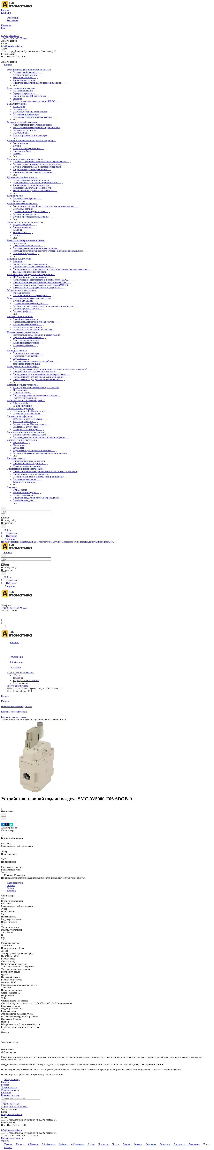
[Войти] (2, 617)
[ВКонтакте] (3, 824)
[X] (7, 824)
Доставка (11, 890)
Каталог (5, 1082)
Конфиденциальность (12, 1138)
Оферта (5, 1140)
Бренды (5, 1084)
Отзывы (11, 885)
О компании (13, 17)
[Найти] (3, 526)
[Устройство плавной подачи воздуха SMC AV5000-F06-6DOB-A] (36, 791)
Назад (17, 675)
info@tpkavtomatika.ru (11, 46)
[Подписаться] (3, 1101)
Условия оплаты (9, 1087)
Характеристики (15, 883)
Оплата (10, 888)
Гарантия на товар (10, 1095)
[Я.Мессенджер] (11, 824)
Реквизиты (12, 20)
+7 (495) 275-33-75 (10, 35)
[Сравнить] (3, 818)
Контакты (6, 1092)
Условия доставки (10, 1090)
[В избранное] (3, 814)
